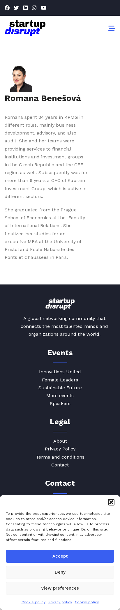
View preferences (60, 588)
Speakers (60, 403)
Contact (60, 465)
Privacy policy (60, 602)
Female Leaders (60, 380)
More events (60, 395)
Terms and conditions (60, 457)
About (60, 441)
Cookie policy (33, 602)
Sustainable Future (60, 387)
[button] (111, 502)
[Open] (111, 28)
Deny (60, 572)
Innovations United (60, 371)
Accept (60, 556)
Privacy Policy (60, 449)
